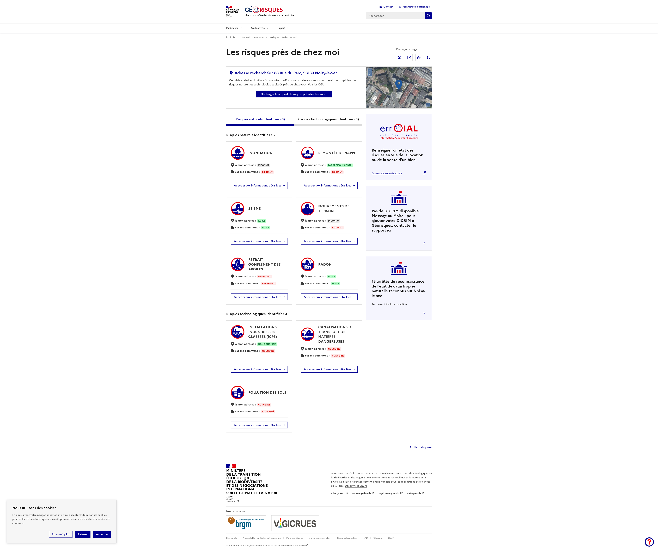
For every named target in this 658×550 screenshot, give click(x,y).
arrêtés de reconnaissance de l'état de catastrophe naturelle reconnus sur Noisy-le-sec (398, 289)
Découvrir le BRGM (356, 486)
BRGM (391, 538)
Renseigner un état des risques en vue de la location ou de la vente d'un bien (397, 155)
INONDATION (260, 152)
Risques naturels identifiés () (260, 119)
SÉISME (254, 208)
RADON (325, 264)
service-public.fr (361, 493)
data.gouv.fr (414, 493)
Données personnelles (319, 538)
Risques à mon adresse (252, 37)
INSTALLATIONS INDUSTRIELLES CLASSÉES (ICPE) (262, 331)
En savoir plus (61, 534)
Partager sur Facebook (399, 57)
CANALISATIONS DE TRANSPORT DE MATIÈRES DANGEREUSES (335, 334)
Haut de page (422, 447)
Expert (281, 28)
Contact (388, 7)
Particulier (232, 28)
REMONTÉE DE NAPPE (337, 152)
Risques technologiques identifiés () (328, 119)
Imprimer (428, 57)
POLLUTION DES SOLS (267, 392)
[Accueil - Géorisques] (269, 10)
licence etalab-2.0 (295, 545)
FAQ (366, 538)
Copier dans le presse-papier (418, 57)
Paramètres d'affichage (416, 7)
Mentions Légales (294, 538)
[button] (649, 542)
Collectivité (258, 28)
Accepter (102, 534)
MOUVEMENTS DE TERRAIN (333, 209)
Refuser (83, 534)
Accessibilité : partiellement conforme (262, 538)
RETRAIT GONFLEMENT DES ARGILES (264, 264)
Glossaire (377, 538)
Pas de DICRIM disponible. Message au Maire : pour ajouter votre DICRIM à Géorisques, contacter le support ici (396, 220)
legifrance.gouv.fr (389, 493)
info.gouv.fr (338, 493)
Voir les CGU (316, 84)
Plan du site (231, 538)
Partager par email (409, 57)
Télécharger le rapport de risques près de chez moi (292, 94)
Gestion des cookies (347, 538)
